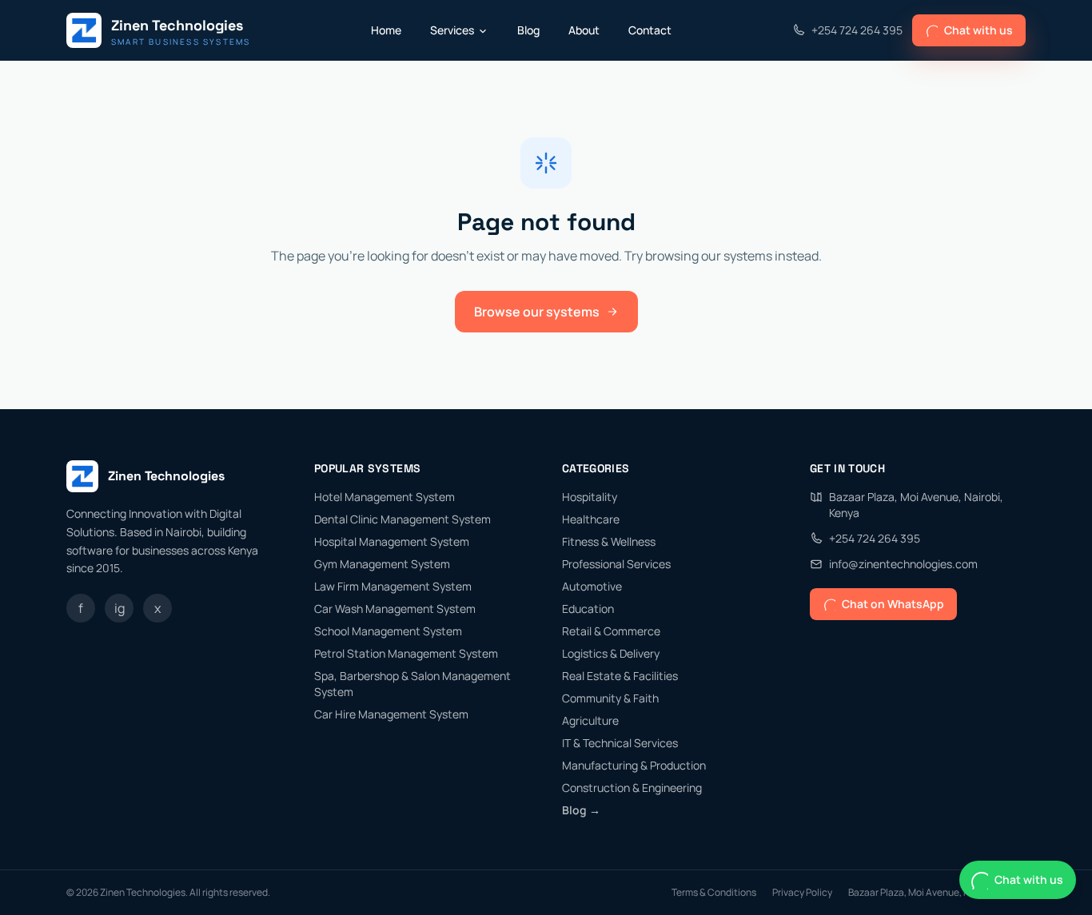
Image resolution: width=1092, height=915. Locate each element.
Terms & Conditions (714, 892)
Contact (650, 30)
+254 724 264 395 (857, 30)
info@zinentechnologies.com (903, 563)
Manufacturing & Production (634, 765)
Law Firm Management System (393, 586)
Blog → (581, 810)
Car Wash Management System (395, 608)
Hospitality (589, 496)
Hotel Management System (384, 496)
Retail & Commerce (611, 631)
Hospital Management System (391, 541)
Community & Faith (610, 698)
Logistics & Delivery (611, 653)
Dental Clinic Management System (402, 519)
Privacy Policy (802, 892)
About (584, 30)
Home (386, 30)
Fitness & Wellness (609, 541)
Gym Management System (382, 563)
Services (452, 30)
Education (588, 608)
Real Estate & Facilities (620, 675)
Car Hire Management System (391, 714)
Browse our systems (537, 311)
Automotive (592, 586)
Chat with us (978, 30)
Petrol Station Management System (406, 653)
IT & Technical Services (620, 742)
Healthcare (591, 519)
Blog (528, 30)
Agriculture (590, 720)
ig (119, 608)
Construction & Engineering (632, 787)
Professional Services (616, 563)
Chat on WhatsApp (893, 603)
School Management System (388, 631)
